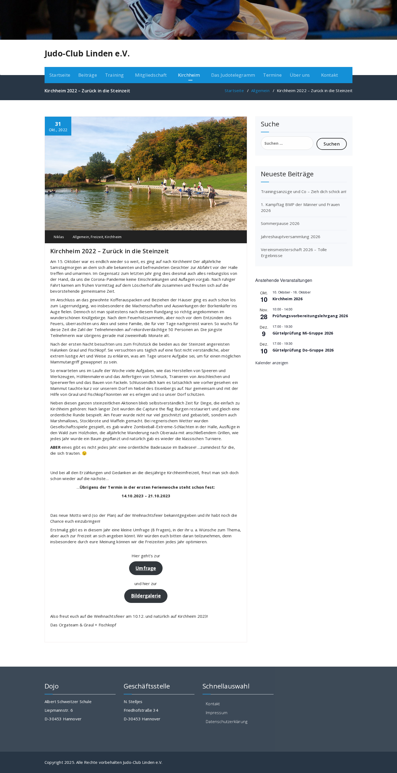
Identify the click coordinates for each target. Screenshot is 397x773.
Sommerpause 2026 (280, 223)
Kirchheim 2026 (287, 298)
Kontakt (329, 75)
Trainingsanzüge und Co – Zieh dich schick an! (303, 191)
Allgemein (260, 90)
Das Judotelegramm (233, 75)
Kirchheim (113, 236)
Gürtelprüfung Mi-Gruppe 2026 (302, 333)
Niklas (58, 236)
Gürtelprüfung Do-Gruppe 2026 (303, 350)
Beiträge (87, 75)
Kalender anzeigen (271, 362)
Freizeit (97, 236)
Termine (272, 75)
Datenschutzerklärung (226, 721)
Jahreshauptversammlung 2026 (290, 236)
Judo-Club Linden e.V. (87, 53)
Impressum (216, 712)
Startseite (59, 75)
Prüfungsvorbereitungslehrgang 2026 (310, 315)
